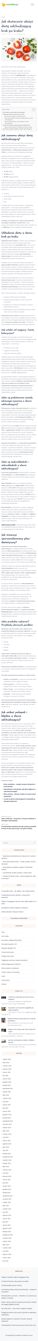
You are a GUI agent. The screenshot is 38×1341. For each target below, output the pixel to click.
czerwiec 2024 (7, 1134)
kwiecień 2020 (7, 1254)
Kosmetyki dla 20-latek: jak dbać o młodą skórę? (17, 873)
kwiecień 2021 (7, 1215)
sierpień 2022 (7, 1163)
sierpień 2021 (7, 1202)
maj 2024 (5, 1137)
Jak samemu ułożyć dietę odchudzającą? (14, 112)
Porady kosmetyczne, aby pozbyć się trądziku (14, 1281)
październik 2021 (8, 1196)
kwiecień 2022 (7, 1176)
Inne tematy (5, 936)
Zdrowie (3, 984)
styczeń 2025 (7, 1111)
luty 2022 (5, 1183)
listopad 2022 (7, 1153)
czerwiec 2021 (7, 1209)
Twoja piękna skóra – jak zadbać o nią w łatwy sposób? (18, 891)
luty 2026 (5, 1075)
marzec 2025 (7, 1105)
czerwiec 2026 (7, 1066)
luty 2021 (5, 1222)
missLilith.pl (18, 1335)
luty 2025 (5, 1108)
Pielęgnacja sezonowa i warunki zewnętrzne (14, 960)
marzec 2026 (7, 1072)
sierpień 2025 (7, 1092)
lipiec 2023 (6, 1147)
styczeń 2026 (7, 1079)
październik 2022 (8, 1157)
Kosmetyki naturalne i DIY (9, 944)
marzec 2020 (7, 1257)
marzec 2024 (7, 1140)
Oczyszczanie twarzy (7, 952)
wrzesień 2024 (7, 1124)
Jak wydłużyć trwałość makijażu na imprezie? (14, 908)
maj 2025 (5, 1101)
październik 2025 (8, 1088)
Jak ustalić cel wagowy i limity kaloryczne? (15, 116)
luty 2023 (5, 1150)
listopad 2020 (7, 1231)
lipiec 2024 (6, 1131)
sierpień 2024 (7, 1127)
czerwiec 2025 (7, 1098)
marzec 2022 (7, 1179)
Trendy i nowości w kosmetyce (10, 972)
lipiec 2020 (6, 1245)
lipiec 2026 (6, 1062)
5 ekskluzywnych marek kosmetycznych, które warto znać (18, 1325)
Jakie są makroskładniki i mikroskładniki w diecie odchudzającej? (17, 122)
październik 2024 (8, 1121)
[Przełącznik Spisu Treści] (33, 109)
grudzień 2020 (7, 1228)
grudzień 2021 (7, 1189)
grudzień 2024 (7, 1114)
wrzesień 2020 (7, 1238)
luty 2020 (5, 1261)
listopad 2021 (7, 1192)
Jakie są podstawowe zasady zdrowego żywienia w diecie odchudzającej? (19, 118)
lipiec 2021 (6, 1205)
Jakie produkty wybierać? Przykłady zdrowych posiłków (18, 127)
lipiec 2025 (6, 1095)
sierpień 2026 (7, 1059)
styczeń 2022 (7, 1186)
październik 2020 (8, 1235)
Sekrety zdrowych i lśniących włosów (12, 912)
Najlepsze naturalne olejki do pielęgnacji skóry (15, 1277)
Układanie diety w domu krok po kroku (13, 114)
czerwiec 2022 (7, 1170)
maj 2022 (5, 1173)
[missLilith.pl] (11, 4)
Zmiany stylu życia (6, 612)
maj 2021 (5, 1212)
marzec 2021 (7, 1218)
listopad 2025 (7, 1085)
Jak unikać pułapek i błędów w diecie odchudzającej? (17, 129)
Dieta (3, 17)
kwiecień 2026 (7, 1069)
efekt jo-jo (6, 227)
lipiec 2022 (6, 1166)
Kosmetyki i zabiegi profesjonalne (11, 940)
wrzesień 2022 (7, 1160)
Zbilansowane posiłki (8, 525)
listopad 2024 (7, 1118)
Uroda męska (5, 980)
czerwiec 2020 (7, 1248)
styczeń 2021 (7, 1225)
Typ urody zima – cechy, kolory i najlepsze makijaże (16, 1308)
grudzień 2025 (7, 1082)
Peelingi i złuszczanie (7, 956)
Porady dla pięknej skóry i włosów (11, 1285)
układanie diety (20, 75)
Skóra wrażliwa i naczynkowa (10, 968)
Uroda (3, 976)
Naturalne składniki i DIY (8, 948)
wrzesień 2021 (7, 1199)
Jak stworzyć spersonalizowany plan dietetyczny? (16, 125)
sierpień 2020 (7, 1241)
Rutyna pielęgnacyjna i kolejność (11, 964)
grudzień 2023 (7, 1144)
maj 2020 (5, 1251)
